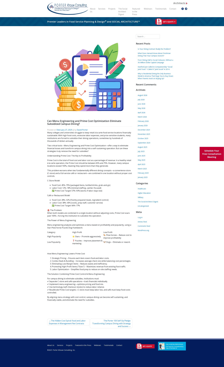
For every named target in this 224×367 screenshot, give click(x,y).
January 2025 (143, 177)
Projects (111, 8)
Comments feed (144, 226)
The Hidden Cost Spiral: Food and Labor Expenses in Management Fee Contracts (67, 322)
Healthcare (142, 189)
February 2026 (143, 121)
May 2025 (141, 160)
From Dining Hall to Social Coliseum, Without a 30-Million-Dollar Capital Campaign (155, 61)
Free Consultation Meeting (211, 153)
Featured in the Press (136, 11)
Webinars (148, 8)
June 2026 (141, 104)
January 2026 (143, 125)
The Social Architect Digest (122, 11)
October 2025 (143, 138)
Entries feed (142, 222)
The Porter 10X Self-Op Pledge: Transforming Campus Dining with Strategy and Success (111, 323)
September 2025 (144, 143)
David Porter (82, 130)
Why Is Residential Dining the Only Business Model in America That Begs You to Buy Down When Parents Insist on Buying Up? (155, 76)
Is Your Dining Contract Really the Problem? (154, 49)
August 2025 (142, 147)
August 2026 (142, 95)
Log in (140, 217)
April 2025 (141, 164)
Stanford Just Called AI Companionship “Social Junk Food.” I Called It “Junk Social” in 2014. (155, 68)
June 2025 (141, 156)
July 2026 (141, 99)
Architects (179, 3)
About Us (92, 10)
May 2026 (141, 108)
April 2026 (141, 112)
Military (140, 197)
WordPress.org (143, 230)
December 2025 (144, 130)
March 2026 (142, 117)
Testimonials (160, 8)
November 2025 (144, 134)
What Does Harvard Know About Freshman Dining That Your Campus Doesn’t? (154, 54)
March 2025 (142, 169)
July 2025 (141, 151)
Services (101, 8)
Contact (172, 8)
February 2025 (143, 173)
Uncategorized (143, 206)
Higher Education (144, 193)
